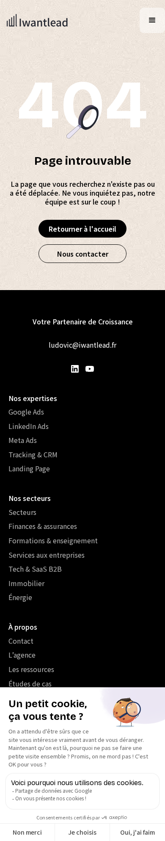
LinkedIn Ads (28, 426)
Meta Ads (22, 440)
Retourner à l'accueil (82, 229)
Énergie (20, 597)
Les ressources (31, 669)
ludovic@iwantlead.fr (82, 345)
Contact (20, 641)
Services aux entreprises (46, 555)
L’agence (22, 655)
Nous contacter (82, 254)
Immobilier (26, 583)
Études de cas (30, 683)
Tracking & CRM (33, 454)
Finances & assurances (42, 526)
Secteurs (22, 512)
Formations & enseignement (53, 540)
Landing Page (29, 468)
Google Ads (26, 412)
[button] (152, 20)
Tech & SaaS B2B (35, 569)
